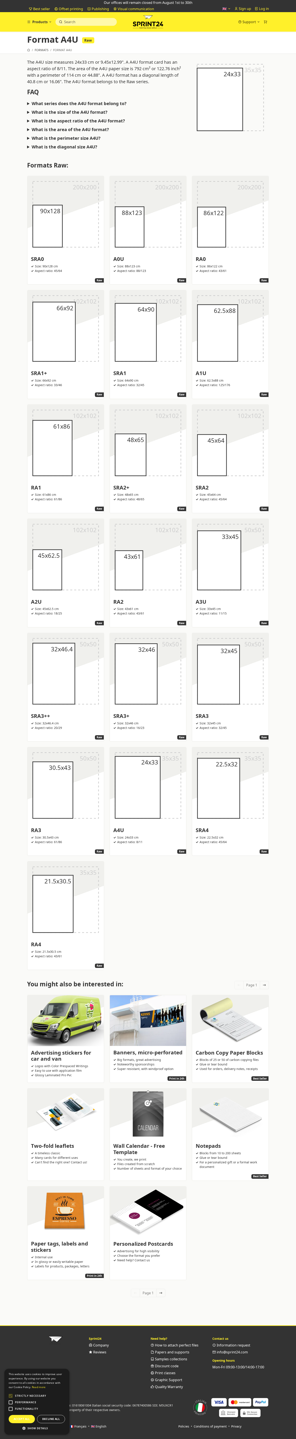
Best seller (41, 9)
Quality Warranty (168, 1386)
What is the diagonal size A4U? (64, 147)
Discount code (166, 1366)
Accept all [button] (22, 1419)
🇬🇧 (225, 8)
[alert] (36, 1402)
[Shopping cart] (265, 22)
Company (100, 1345)
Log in (263, 8)
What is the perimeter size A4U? (66, 138)
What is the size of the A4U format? (69, 112)
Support (249, 22)
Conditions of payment (210, 1426)
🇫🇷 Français (78, 1426)
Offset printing (70, 9)
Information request (233, 1345)
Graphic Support (168, 1379)
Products (40, 22)
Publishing (100, 9)
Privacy (236, 1426)
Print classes (165, 1373)
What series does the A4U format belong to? (79, 103)
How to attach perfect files (176, 1345)
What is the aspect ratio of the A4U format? (78, 121)
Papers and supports (171, 1352)
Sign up (244, 8)
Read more (39, 1387)
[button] (10, 1396)
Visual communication (135, 9)
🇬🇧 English (98, 1426)
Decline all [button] (51, 1419)
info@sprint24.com (232, 1352)
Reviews (99, 1352)
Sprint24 (148, 23)
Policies (183, 1426)
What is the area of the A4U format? (70, 129)
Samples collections (170, 1359)
